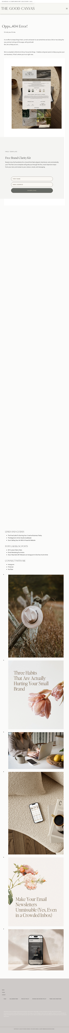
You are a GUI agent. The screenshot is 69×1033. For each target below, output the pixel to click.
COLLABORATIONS (14, 999)
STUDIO (3, 992)
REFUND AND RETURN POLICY (39, 999)
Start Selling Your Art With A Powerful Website (21, 540)
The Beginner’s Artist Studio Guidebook (19, 538)
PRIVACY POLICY (25, 999)
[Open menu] (67, 8)
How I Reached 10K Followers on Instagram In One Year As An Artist (28, 555)
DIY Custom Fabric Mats (15, 550)
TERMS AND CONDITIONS (55, 999)
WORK (3, 989)
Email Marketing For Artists (16, 552)
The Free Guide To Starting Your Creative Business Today (25, 535)
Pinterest (10, 567)
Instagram (11, 564)
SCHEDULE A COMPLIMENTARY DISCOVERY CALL (17, 1)
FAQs (5, 999)
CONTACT (4, 994)
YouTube (10, 569)
